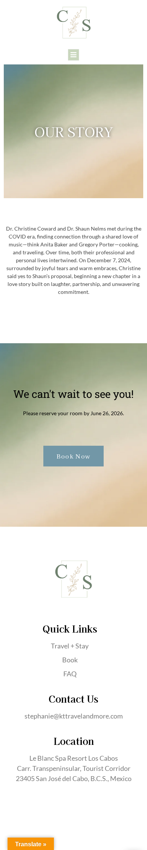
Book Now (73, 456)
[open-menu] (73, 55)
